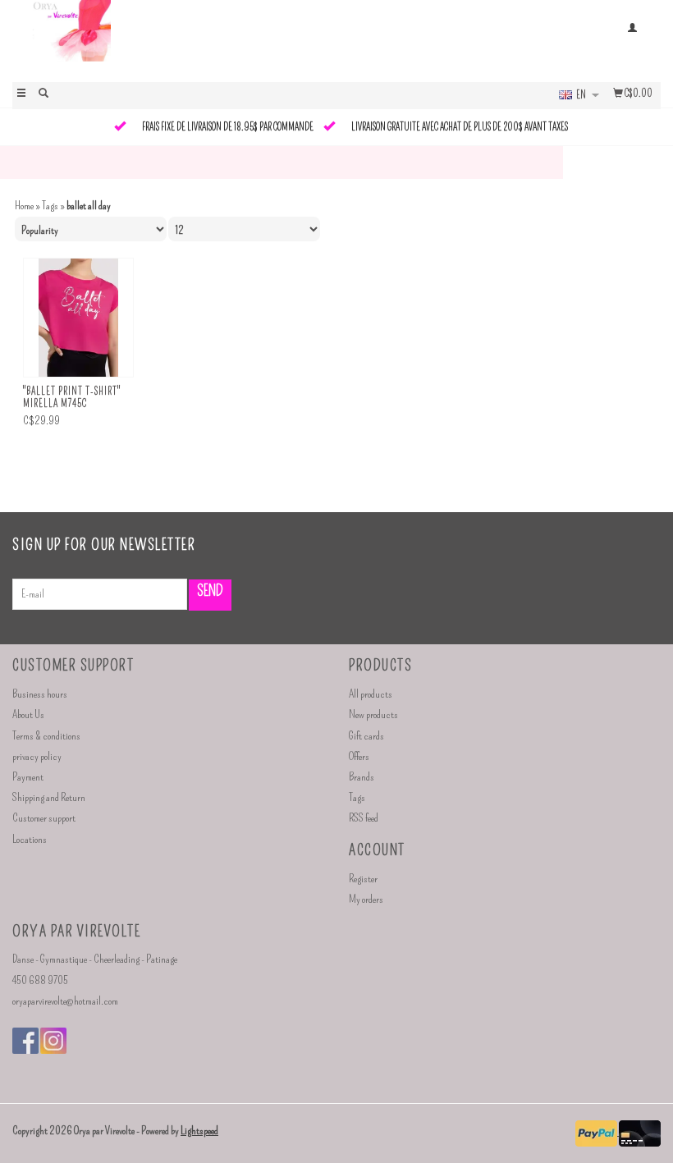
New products (373, 714)
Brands (361, 777)
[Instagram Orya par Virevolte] (53, 1041)
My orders (366, 899)
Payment (27, 777)
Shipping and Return (48, 797)
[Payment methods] (597, 1131)
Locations (29, 839)
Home (24, 206)
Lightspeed (199, 1131)
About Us (28, 714)
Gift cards (366, 736)
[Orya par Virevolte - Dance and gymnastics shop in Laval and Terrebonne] (174, 39)
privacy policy (37, 756)
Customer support (44, 818)
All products (370, 694)
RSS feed (363, 818)
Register (363, 879)
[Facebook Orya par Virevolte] (25, 1041)
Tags (50, 206)
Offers (359, 756)
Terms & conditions (46, 736)
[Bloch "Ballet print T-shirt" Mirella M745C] (78, 318)
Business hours (39, 694)
